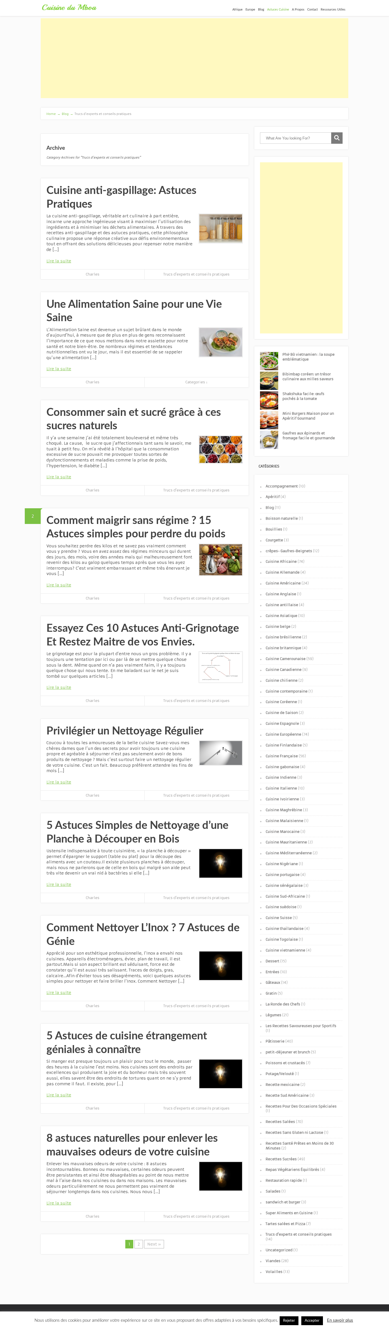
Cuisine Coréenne (281, 702)
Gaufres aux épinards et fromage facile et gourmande (308, 435)
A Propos (298, 9)
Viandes (273, 1261)
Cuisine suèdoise (281, 907)
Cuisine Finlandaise (284, 745)
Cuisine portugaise (283, 875)
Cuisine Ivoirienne (282, 799)
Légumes (273, 1015)
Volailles (274, 1272)
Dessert (272, 961)
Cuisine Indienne (281, 777)
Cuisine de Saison (282, 712)
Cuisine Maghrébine (284, 810)
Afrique (237, 9)
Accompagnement (282, 486)
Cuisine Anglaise (281, 594)
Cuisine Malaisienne (284, 821)
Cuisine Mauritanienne (286, 842)
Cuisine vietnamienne (285, 950)
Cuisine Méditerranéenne (289, 853)
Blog (261, 9)
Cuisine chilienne (282, 680)
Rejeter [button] (289, 1321)
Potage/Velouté (280, 1074)
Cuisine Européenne (283, 734)
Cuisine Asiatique (281, 616)
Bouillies (274, 529)
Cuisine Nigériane (282, 864)
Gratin (271, 993)
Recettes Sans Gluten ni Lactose (294, 1132)
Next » (154, 1244)
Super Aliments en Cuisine (289, 1213)
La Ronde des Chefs (283, 1004)
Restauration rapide (284, 1180)
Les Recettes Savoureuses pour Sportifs (301, 1026)
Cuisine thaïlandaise (285, 928)
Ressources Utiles (333, 9)
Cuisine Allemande (283, 572)
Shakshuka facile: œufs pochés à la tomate (303, 396)
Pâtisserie (275, 1041)
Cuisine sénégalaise (284, 885)
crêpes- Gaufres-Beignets (289, 551)
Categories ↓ (196, 382)
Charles (92, 274)
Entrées (272, 972)
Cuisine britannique (283, 648)
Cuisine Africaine (281, 561)
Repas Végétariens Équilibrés (292, 1169)
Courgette (274, 540)
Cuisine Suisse (279, 918)
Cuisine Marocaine (283, 831)
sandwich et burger (283, 1202)
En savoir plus (340, 1320)
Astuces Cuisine (278, 9)
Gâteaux (273, 982)
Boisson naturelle (282, 518)
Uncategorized (279, 1250)
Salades (273, 1191)
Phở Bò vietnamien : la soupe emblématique (308, 356)
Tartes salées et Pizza (285, 1224)
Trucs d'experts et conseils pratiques (196, 274)
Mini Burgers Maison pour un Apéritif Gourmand (308, 415)
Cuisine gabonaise (282, 767)
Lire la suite (58, 261)
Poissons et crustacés (285, 1063)
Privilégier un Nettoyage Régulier (124, 731)
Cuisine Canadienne (284, 669)
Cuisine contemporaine (287, 691)
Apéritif (273, 497)
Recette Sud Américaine (287, 1095)
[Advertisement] (194, 58)
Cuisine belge (278, 626)
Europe (250, 9)
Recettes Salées (280, 1122)
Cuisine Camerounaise (286, 659)
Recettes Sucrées (281, 1159)
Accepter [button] (312, 1321)
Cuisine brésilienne (283, 637)
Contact (312, 9)
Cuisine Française (282, 756)
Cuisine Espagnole (282, 723)
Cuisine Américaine (283, 583)
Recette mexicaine (283, 1084)
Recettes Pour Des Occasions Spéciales (301, 1106)
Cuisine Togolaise (282, 939)
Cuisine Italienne (281, 788)
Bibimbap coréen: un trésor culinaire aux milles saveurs (307, 376)
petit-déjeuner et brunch (288, 1052)
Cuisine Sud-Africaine (285, 896)
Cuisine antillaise (282, 605)
